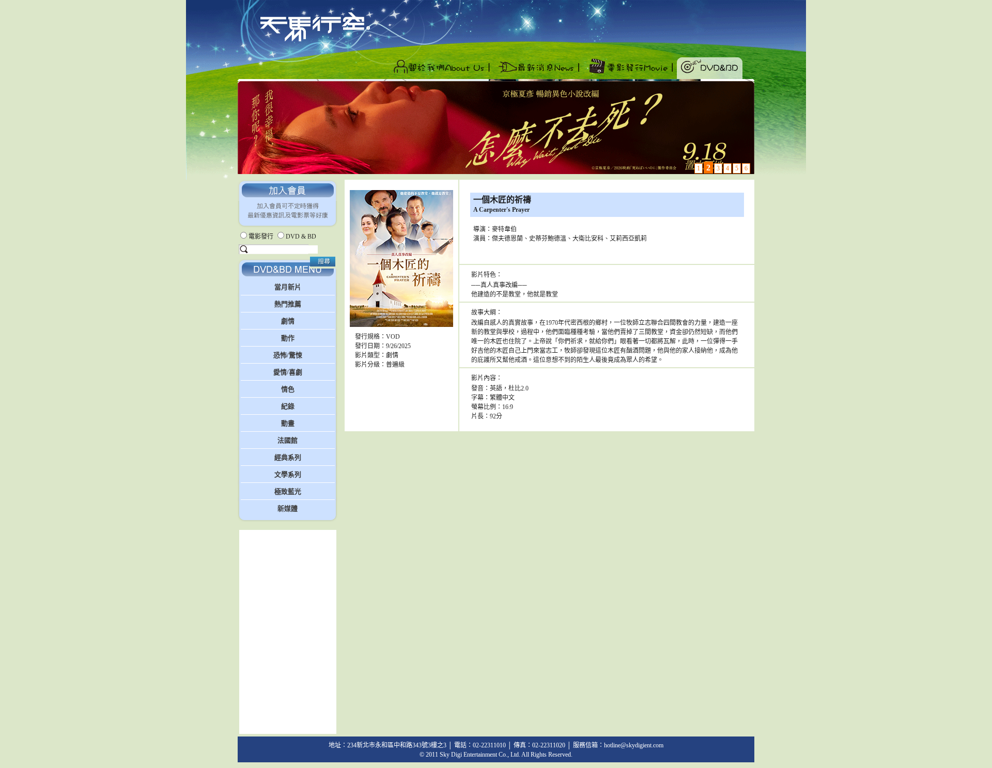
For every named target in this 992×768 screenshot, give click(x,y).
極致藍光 (287, 491)
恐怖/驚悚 (287, 355)
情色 (288, 389)
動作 (288, 338)
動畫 (288, 423)
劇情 (288, 321)
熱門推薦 (287, 304)
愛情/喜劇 (287, 372)
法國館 (287, 440)
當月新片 (287, 287)
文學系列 (287, 474)
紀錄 (288, 406)
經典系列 (287, 457)
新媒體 (287, 508)
